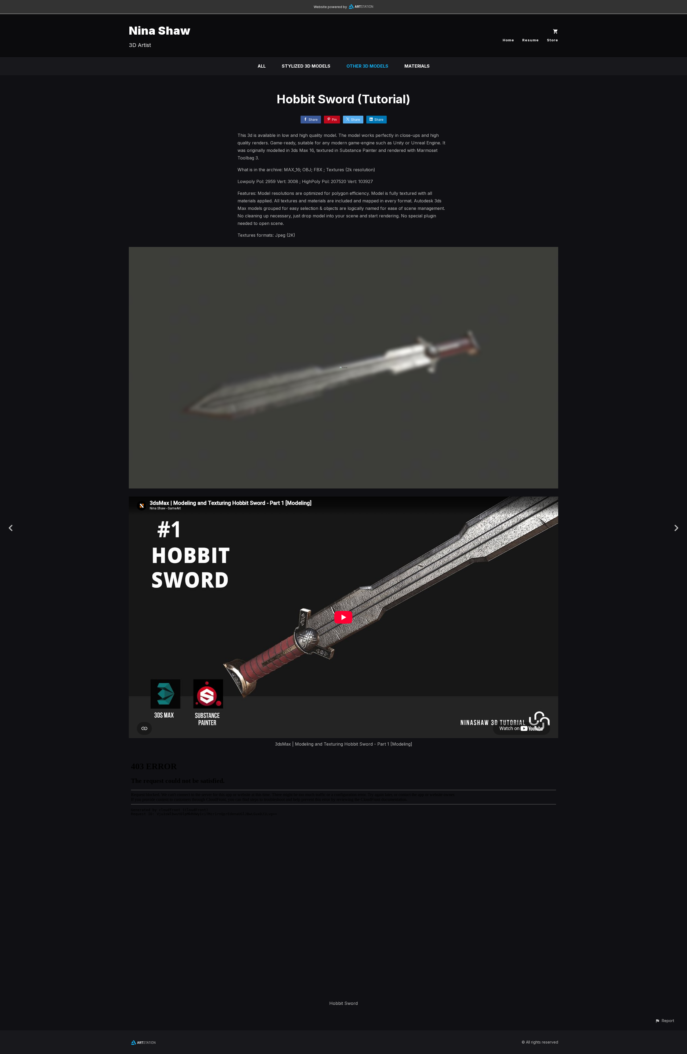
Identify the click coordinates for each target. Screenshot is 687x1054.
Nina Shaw (160, 30)
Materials (417, 66)
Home (508, 40)
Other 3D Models (367, 66)
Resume (530, 40)
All (262, 66)
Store (552, 40)
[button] (664, 1020)
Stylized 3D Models (306, 66)
